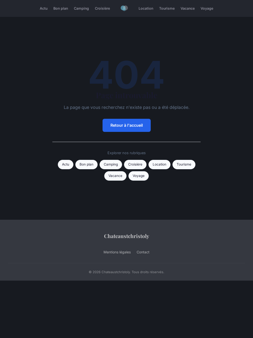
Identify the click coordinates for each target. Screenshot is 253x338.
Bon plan (60, 8)
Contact (143, 252)
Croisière (102, 8)
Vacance (188, 8)
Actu (43, 8)
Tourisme (167, 8)
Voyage (207, 8)
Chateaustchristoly (126, 235)
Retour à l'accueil (126, 125)
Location (146, 8)
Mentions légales (117, 252)
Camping (81, 8)
